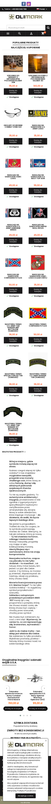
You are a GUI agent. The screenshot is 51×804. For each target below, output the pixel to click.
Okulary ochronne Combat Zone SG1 (13, 126)
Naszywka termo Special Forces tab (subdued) (13, 375)
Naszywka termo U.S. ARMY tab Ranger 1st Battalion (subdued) (13, 427)
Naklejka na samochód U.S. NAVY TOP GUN (38, 176)
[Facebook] (24, 4)
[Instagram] (29, 4)
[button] (20, 715)
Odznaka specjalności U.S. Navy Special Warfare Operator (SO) (13, 696)
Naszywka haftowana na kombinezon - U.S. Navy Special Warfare (37, 696)
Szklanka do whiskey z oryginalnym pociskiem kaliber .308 (13, 79)
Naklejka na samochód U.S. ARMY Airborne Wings (13, 227)
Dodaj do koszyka (13, 91)
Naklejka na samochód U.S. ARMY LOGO (38, 127)
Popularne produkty (26, 42)
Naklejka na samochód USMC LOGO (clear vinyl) (38, 276)
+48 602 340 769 (18, 9)
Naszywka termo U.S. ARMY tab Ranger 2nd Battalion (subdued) (13, 327)
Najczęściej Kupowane (25, 47)
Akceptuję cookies (25, 796)
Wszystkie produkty (14, 452)
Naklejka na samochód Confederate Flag (13, 276)
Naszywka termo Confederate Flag (38, 325)
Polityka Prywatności (26, 790)
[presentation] (6, 688)
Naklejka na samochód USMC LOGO (13, 176)
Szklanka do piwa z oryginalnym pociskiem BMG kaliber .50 (37, 78)
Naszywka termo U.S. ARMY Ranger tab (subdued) (38, 375)
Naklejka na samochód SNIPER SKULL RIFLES (38, 226)
